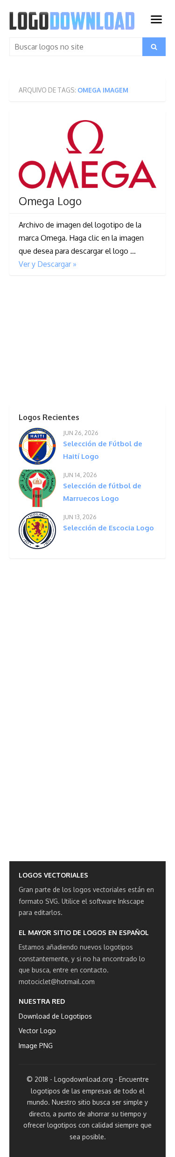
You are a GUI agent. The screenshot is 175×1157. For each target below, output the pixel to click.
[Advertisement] (79, 343)
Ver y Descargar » (48, 264)
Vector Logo (37, 1031)
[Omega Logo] (87, 154)
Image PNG (36, 1046)
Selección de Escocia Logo (108, 527)
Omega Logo (50, 200)
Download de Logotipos (55, 1016)
